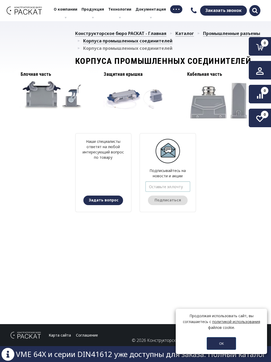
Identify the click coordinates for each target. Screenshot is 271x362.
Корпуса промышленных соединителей (128, 41)
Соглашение (87, 335)
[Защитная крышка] (135, 96)
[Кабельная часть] (218, 101)
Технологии (119, 9)
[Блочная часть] (52, 94)
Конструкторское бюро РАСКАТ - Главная (120, 33)
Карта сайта (60, 335)
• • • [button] (176, 9)
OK (221, 343)
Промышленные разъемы (231, 33)
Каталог (184, 33)
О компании (65, 9)
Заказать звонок (223, 10)
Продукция (93, 9)
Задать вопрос (104, 199)
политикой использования (236, 321)
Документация (151, 9)
